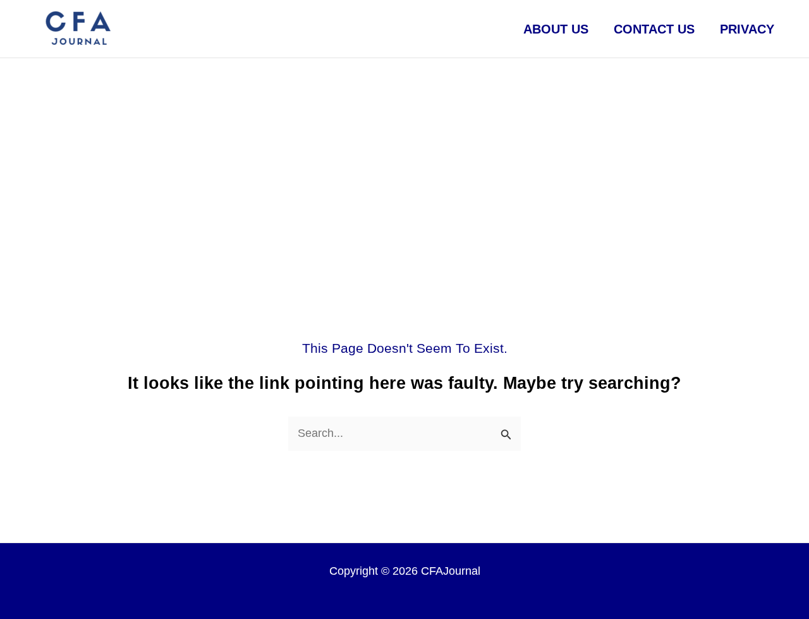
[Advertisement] (404, 153)
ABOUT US (555, 29)
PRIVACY (747, 29)
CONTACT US (654, 29)
